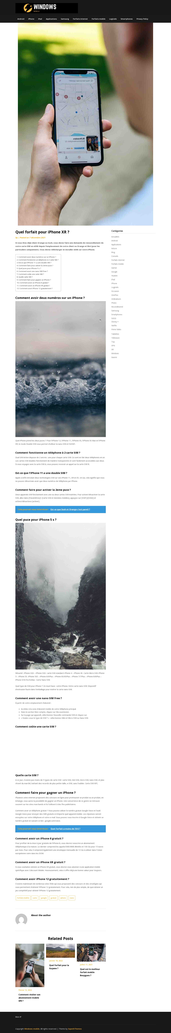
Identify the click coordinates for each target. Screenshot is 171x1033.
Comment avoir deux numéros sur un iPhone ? (37, 257)
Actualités (115, 237)
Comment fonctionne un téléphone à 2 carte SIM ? (38, 260)
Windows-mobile (32, 1028)
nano (72, 898)
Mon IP (18, 1017)
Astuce (114, 248)
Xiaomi (114, 357)
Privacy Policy (142, 19)
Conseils (114, 256)
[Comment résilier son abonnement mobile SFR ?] (29, 964)
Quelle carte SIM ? (26, 277)
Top (113, 342)
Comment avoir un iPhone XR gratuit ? (35, 285)
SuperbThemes (75, 1028)
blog (113, 252)
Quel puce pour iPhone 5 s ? (30, 268)
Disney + (115, 321)
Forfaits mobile (98, 19)
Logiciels (113, 19)
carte (35, 898)
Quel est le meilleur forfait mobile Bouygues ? (90, 972)
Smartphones (127, 19)
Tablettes (115, 334)
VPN (113, 345)
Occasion (115, 291)
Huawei (114, 275)
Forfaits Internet (80, 19)
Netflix (114, 325)
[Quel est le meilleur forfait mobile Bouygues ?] (91, 951)
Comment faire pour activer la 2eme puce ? (36, 265)
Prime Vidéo (116, 329)
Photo (113, 303)
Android (20, 19)
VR (112, 349)
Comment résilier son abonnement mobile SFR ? (29, 997)
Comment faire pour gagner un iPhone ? (35, 280)
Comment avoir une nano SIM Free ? (33, 271)
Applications (51, 19)
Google (114, 272)
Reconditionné (117, 307)
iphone (63, 898)
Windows (115, 353)
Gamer (114, 268)
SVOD (113, 318)
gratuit (53, 898)
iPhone (31, 19)
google (44, 898)
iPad (40, 19)
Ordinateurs (116, 299)
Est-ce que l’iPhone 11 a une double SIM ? (35, 262)
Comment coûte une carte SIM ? (31, 274)
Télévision (115, 338)
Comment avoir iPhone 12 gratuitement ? (36, 288)
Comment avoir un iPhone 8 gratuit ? (34, 283)
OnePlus (114, 295)
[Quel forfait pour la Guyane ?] (60, 950)
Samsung (65, 19)
